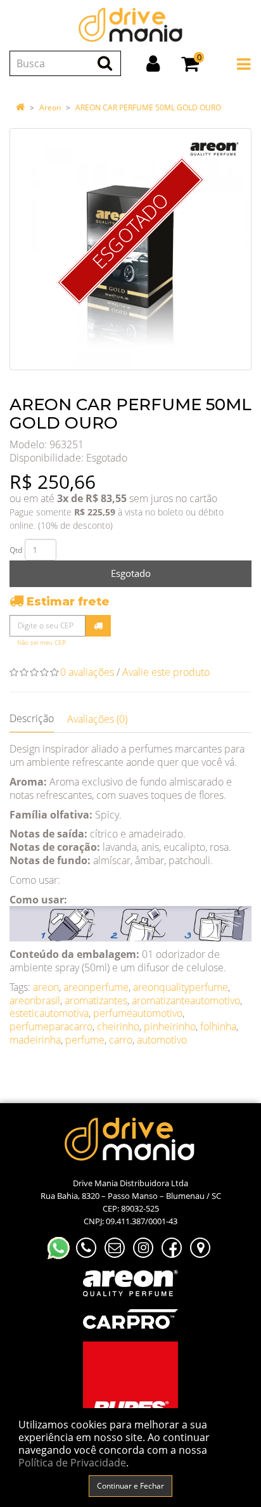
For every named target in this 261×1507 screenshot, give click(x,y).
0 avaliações (87, 672)
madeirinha (35, 1040)
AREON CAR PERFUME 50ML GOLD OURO (148, 107)
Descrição (32, 718)
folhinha (218, 1026)
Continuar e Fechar (130, 1485)
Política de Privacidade (72, 1463)
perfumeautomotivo (137, 1013)
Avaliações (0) (97, 719)
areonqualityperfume (180, 987)
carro (120, 1040)
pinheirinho (170, 1026)
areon (46, 987)
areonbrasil (35, 1000)
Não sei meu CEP (41, 642)
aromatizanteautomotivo (186, 1000)
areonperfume (96, 987)
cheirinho (118, 1026)
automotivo (162, 1040)
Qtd (16, 550)
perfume (85, 1040)
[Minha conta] (153, 63)
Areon (50, 107)
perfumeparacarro (51, 1026)
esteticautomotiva (49, 1013)
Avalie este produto (166, 672)
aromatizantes (96, 1000)
